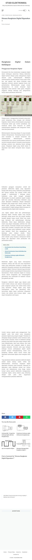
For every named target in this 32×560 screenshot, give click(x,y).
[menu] (3, 10)
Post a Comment (6, 24)
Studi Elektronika (16, 3)
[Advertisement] (16, 43)
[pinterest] (19, 417)
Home (5, 552)
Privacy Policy (11, 552)
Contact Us (16, 554)
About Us (18, 552)
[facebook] (5, 417)
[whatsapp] (26, 417)
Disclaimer (24, 552)
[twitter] (12, 417)
